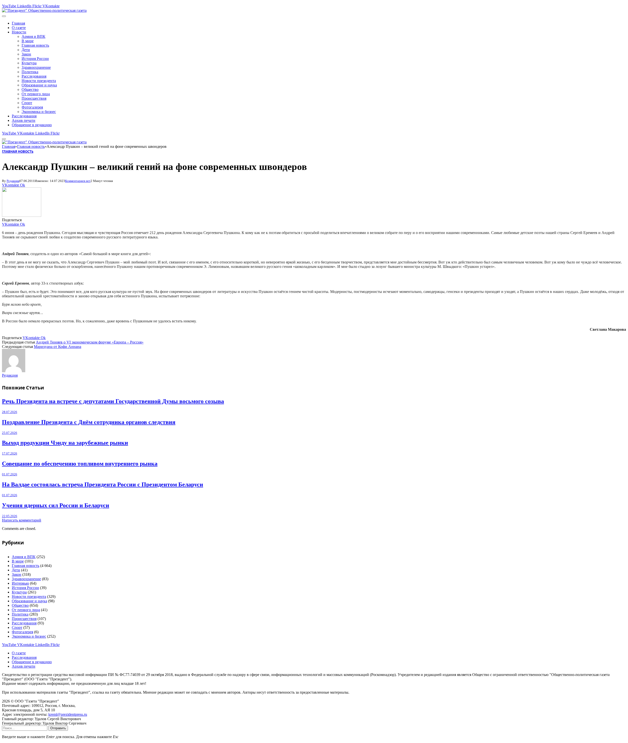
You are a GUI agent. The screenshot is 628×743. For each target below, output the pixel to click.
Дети (26, 50)
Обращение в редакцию (32, 125)
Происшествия (34, 98)
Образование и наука (39, 85)
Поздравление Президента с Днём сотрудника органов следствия (88, 422)
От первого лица (36, 94)
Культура (29, 63)
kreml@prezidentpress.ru (67, 714)
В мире (28, 41)
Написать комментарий (21, 520)
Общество (30, 89)
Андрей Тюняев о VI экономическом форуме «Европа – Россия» (90, 342)
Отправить (58, 728)
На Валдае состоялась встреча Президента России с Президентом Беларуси (102, 484)
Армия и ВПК (33, 36)
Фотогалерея (32, 107)
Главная (18, 23)
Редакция (13, 181)
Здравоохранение (36, 67)
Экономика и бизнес (39, 112)
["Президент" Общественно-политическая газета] (44, 10)
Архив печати (23, 120)
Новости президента (39, 81)
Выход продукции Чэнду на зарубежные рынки (65, 443)
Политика (30, 72)
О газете (19, 28)
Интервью (20, 583)
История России (35, 58)
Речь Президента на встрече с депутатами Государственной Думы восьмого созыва (113, 401)
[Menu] (4, 16)
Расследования (34, 76)
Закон (26, 54)
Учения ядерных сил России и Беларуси (55, 505)
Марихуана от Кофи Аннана (57, 346)
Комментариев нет (78, 181)
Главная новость (35, 45)
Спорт (27, 103)
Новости (19, 32)
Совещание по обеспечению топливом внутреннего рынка (79, 463)
